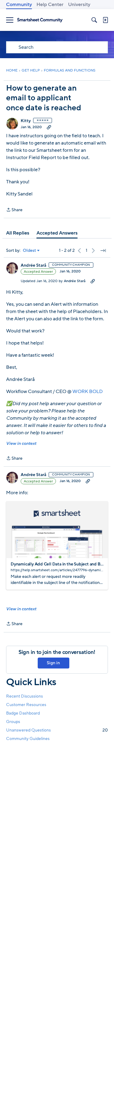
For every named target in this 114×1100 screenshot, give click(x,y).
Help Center (50, 4)
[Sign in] (105, 20)
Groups (13, 722)
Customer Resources (26, 705)
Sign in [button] (53, 663)
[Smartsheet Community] (40, 20)
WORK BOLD (87, 391)
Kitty (26, 121)
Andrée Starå (33, 265)
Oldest (29, 251)
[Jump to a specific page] (103, 250)
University (79, 4)
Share (14, 210)
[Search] (94, 20)
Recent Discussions (24, 696)
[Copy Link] (49, 127)
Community (19, 4)
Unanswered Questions (57, 730)
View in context (21, 443)
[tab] (17, 233)
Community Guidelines (28, 739)
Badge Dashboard (23, 713)
